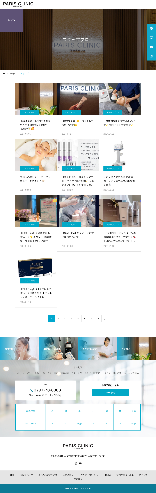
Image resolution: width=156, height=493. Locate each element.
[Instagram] (75, 463)
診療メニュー (69, 475)
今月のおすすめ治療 (47, 475)
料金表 (108, 475)
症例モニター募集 (125, 475)
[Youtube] (80, 463)
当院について (26, 475)
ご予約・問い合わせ (90, 475)
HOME (12, 475)
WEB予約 (110, 392)
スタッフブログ (29, 112)
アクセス (143, 475)
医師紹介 (78, 479)
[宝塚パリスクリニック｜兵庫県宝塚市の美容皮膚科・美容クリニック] (18, 4)
